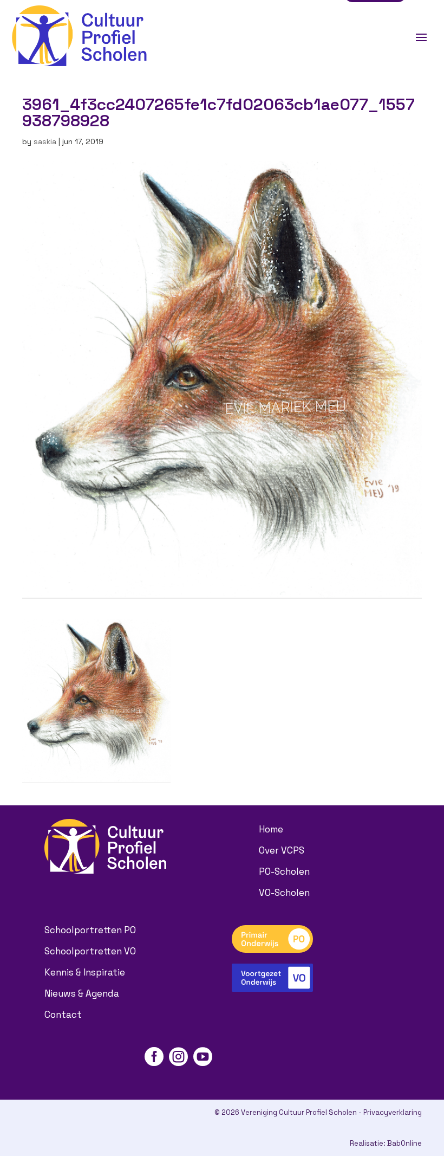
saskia (45, 141)
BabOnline (404, 1143)
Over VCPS (281, 850)
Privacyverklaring (392, 1112)
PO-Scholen (284, 871)
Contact (63, 1015)
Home (271, 829)
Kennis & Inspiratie (84, 972)
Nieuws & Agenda (81, 993)
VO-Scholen (284, 893)
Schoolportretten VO (90, 951)
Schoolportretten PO (90, 930)
